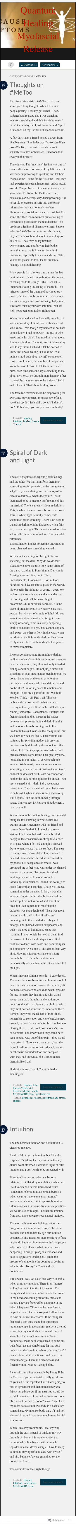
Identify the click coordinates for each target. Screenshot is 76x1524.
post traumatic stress (53, 1097)
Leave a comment (53, 420)
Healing (28, 418)
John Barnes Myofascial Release (25, 1088)
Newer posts (50, 64)
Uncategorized (42, 1093)
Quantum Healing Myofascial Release (38, 29)
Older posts (29, 64)
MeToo (27, 421)
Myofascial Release (23, 1093)
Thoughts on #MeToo (27, 88)
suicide (16, 1100)
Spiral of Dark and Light (28, 456)
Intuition (17, 421)
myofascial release (31, 1097)
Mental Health (30, 1091)
